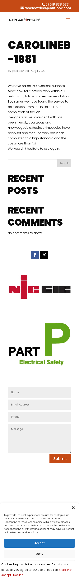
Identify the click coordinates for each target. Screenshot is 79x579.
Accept (39, 543)
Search (64, 163)
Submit (60, 458)
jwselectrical (20, 71)
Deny (39, 554)
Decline (18, 575)
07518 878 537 (57, 4)
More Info (65, 570)
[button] (73, 508)
